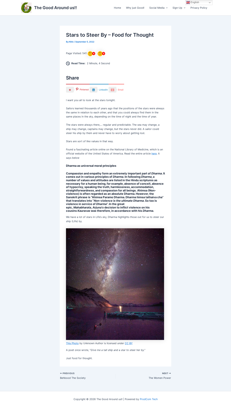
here (154, 153)
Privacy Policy (198, 7)
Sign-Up (177, 7)
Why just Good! (135, 7)
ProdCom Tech (149, 399)
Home (117, 7)
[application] (166, 7)
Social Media (157, 7)
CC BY (129, 343)
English (194, 2)
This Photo (72, 343)
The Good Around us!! (55, 7)
